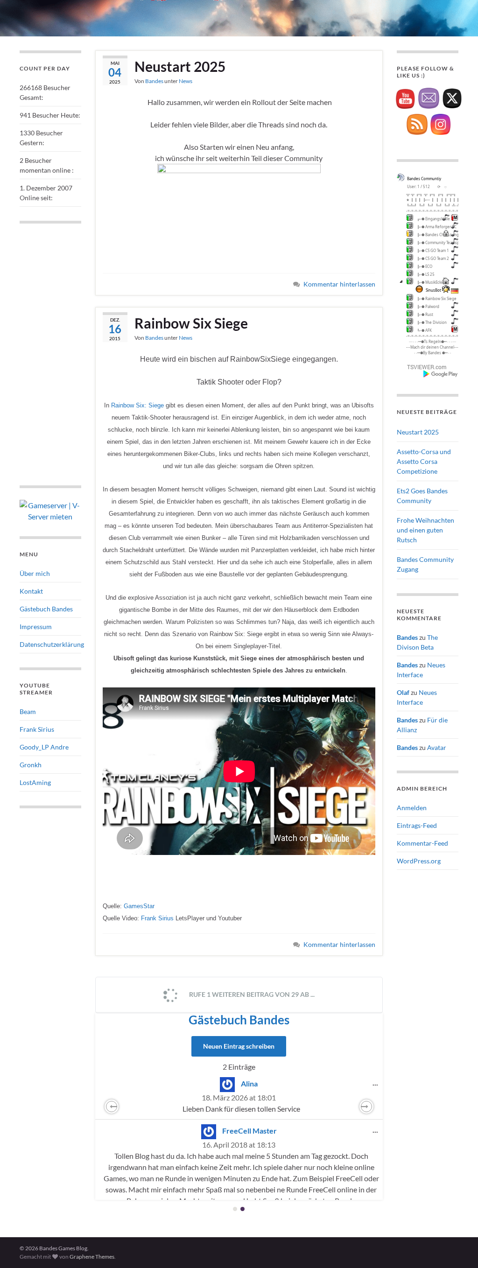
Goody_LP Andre (44, 747)
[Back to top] (457, 1247)
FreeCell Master (249, 1130)
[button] (112, 1107)
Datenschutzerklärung (52, 644)
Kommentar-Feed (422, 843)
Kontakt (31, 591)
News (185, 80)
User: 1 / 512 (418, 186)
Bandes (154, 80)
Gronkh (31, 765)
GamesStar (139, 906)
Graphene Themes (92, 1256)
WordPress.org (419, 861)
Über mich (35, 573)
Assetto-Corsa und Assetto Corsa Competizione (424, 461)
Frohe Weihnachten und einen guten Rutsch (425, 530)
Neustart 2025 (179, 66)
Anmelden (412, 808)
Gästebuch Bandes (239, 1019)
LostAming (35, 782)
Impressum (36, 626)
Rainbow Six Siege (191, 323)
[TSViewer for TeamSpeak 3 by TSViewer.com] (423, 366)
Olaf (403, 692)
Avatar (436, 747)
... (378, 1082)
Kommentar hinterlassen (339, 284)
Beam (28, 711)
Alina (249, 1083)
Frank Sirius (157, 918)
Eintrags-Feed (417, 825)
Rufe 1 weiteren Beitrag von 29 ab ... (251, 994)
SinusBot (433, 290)
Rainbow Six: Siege (137, 405)
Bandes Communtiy (424, 178)
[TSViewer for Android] (440, 374)
